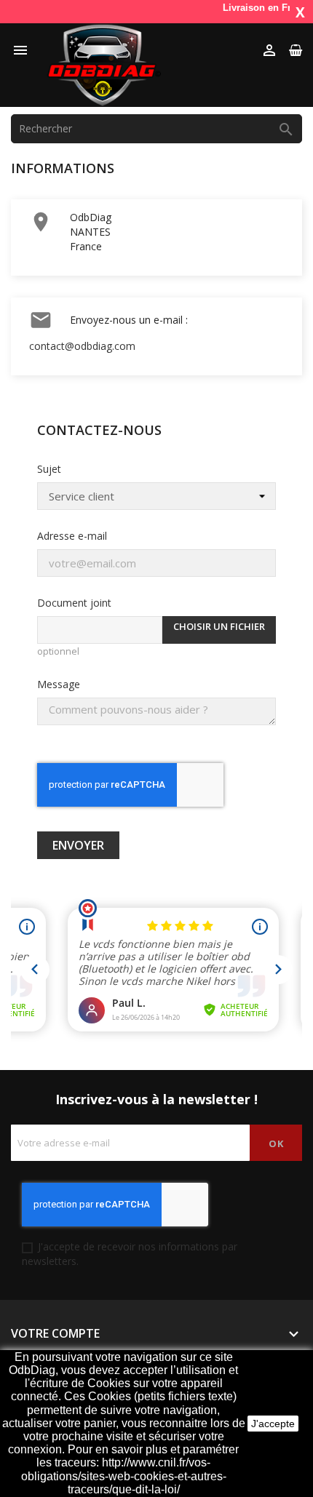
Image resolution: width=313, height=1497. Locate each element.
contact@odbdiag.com (82, 346)
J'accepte (273, 1423)
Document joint (74, 603)
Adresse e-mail (72, 536)
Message (58, 684)
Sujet (49, 469)
